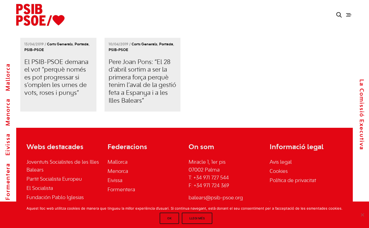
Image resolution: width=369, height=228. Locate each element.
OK (169, 218)
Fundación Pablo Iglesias (55, 197)
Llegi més (197, 218)
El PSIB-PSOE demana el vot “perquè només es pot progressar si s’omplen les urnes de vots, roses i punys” (56, 77)
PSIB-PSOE (34, 50)
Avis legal (281, 162)
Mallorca (8, 77)
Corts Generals (60, 44)
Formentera (8, 181)
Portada (82, 44)
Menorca (8, 112)
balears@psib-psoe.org (216, 198)
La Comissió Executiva (361, 114)
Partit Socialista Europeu (54, 179)
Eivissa (8, 144)
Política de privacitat (293, 180)
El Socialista (39, 188)
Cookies (279, 171)
